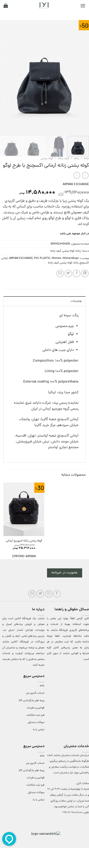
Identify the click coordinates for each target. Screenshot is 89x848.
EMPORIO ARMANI (24, 556)
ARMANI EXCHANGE (76, 184)
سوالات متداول (36, 722)
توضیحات (76, 301)
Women (56, 258)
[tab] (44, 301)
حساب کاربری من (35, 693)
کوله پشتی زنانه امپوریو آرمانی (24, 541)
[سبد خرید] (5, 5)
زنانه (76, 158)
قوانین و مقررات (35, 708)
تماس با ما (38, 730)
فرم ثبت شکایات (35, 715)
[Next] (4, 78)
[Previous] (81, 78)
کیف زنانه (63, 158)
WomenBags (71, 258)
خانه (86, 158)
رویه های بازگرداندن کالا (31, 701)
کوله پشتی (47, 158)
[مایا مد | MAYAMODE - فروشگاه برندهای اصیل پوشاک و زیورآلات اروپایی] (44, 5)
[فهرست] (83, 5)
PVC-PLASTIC (42, 258)
